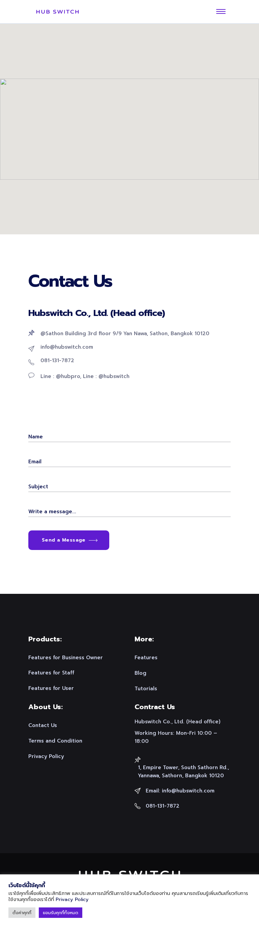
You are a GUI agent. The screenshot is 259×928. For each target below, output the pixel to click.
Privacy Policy (72, 899)
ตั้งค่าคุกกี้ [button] (21, 912)
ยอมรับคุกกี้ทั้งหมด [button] (60, 912)
